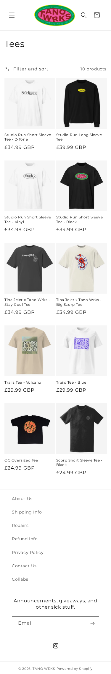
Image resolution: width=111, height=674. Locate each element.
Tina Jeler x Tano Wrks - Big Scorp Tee (79, 302)
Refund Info (25, 538)
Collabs (20, 579)
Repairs (20, 525)
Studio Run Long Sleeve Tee (79, 137)
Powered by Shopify (75, 669)
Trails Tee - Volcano (22, 382)
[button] (11, 15)
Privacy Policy (28, 552)
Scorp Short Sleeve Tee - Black (79, 462)
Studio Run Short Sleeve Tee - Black (79, 219)
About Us (22, 498)
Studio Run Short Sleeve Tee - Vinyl (27, 219)
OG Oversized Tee (21, 460)
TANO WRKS (44, 669)
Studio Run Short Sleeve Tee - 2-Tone (27, 137)
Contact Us (24, 566)
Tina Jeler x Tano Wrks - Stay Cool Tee (27, 302)
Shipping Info (27, 512)
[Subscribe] (92, 623)
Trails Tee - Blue (71, 382)
